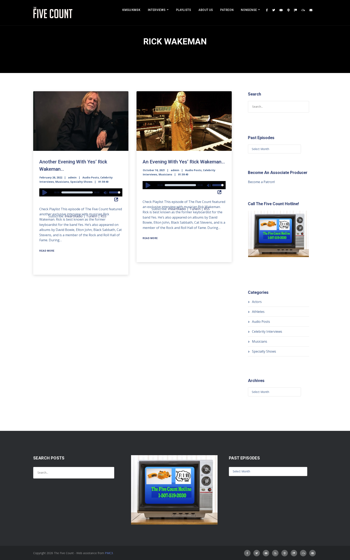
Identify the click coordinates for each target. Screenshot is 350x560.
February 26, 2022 (50, 177)
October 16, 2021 (154, 170)
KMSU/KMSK (131, 10)
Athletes (258, 311)
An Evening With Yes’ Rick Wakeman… (184, 162)
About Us (205, 10)
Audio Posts (90, 177)
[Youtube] (281, 10)
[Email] (311, 10)
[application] (80, 192)
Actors (257, 301)
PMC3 (109, 553)
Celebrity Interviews (267, 331)
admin (72, 177)
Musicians (62, 181)
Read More (46, 250)
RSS (103, 216)
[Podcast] (288, 10)
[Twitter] (273, 10)
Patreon (227, 10)
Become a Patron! (261, 182)
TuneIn (91, 216)
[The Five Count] (53, 12)
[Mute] (106, 193)
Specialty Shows (81, 181)
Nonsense (249, 10)
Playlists (183, 10)
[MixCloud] (303, 10)
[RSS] (275, 553)
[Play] (45, 192)
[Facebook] (267, 10)
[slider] (114, 195)
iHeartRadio (74, 216)
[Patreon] (295, 10)
